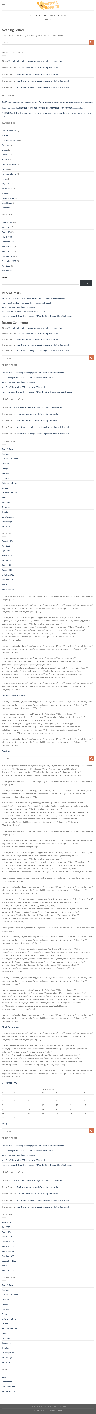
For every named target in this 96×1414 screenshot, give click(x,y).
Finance (33, 107)
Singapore (6, 183)
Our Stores (41, 1407)
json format (66, 107)
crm (79, 102)
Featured (6, 154)
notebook (16, 112)
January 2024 (8, 251)
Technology (7, 188)
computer (75, 102)
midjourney (81, 108)
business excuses (53, 102)
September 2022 (9, 261)
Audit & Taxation (9, 130)
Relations (39, 113)
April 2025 (6, 232)
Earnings (6, 751)
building (36, 102)
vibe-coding (87, 113)
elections (24, 107)
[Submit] (91, 42)
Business (43, 102)
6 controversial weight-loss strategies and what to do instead (43, 81)
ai (8, 102)
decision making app (87, 102)
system (56, 113)
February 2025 (8, 241)
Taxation (63, 112)
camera (63, 102)
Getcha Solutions (9, 164)
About (32, 1407)
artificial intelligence (18, 102)
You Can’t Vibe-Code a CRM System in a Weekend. (23, 311)
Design (5, 150)
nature (6, 112)
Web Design (7, 203)
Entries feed (7, 1381)
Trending (6, 193)
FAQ (64, 1407)
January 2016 (8, 270)
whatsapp (5, 117)
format (41, 107)
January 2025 (8, 246)
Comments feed (9, 1386)
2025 (4, 102)
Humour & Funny (9, 174)
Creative (5, 145)
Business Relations (10, 140)
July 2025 (6, 227)
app (10, 102)
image (50, 107)
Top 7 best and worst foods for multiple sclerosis (37, 67)
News (4, 179)
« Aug (4, 1123)
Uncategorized (8, 198)
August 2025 (7, 222)
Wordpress (7, 207)
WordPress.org (8, 1391)
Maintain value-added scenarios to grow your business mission (35, 61)
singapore (48, 112)
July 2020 (6, 266)
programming (26, 113)
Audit (26, 102)
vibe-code (81, 113)
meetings (75, 108)
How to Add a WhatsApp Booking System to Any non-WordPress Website (34, 298)
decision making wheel (9, 108)
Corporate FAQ (9, 1082)
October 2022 (8, 256)
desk (17, 108)
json (57, 107)
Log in (4, 1377)
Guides (5, 169)
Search (4, 277)
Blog (50, 1407)
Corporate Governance (13, 695)
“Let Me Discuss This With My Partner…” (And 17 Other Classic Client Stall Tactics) (37, 316)
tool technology (72, 113)
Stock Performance (11, 1027)
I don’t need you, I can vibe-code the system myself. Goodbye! (28, 303)
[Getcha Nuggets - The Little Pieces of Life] (48, 5)
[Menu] (3, 5)
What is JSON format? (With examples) (18, 307)
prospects (33, 113)
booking (30, 102)
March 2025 (7, 237)
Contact (58, 1407)
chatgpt (69, 102)
